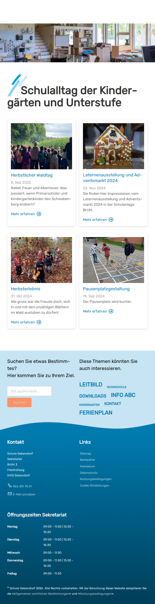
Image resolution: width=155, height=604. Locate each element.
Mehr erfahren (23, 214)
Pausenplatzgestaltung (106, 288)
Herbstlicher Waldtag (32, 175)
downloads (92, 395)
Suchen (19, 402)
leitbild (90, 384)
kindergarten (89, 404)
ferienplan (95, 412)
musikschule (116, 387)
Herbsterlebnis (25, 288)
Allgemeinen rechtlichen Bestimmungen (41, 594)
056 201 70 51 (22, 486)
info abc (123, 395)
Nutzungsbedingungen (96, 594)
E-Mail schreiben (24, 494)
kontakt (112, 403)
